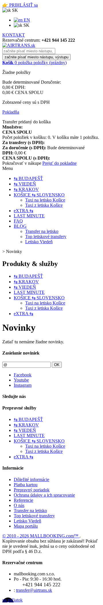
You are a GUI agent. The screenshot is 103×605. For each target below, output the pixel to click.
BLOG (20, 226)
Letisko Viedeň (39, 241)
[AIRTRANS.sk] (18, 45)
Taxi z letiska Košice (44, 205)
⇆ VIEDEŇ (25, 183)
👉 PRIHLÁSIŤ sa (20, 5)
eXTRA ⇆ (23, 210)
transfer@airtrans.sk (34, 590)
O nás (19, 505)
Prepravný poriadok (31, 489)
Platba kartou (25, 484)
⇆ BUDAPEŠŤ (28, 178)
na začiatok (12, 600)
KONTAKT (13, 34)
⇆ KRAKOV (26, 189)
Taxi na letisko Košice (45, 200)
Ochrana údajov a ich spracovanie (44, 495)
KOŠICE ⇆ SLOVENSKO (39, 194)
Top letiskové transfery (45, 236)
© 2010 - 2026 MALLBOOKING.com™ (41, 535)
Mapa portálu (26, 526)
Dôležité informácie (31, 479)
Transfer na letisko (41, 231)
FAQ (18, 221)
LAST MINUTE (29, 215)
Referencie (23, 500)
